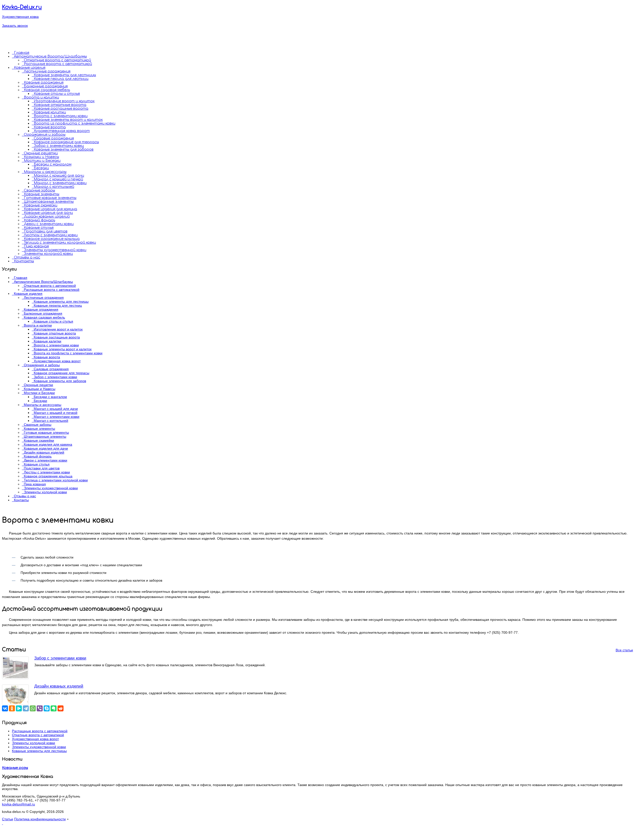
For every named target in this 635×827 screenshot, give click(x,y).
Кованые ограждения (44, 82)
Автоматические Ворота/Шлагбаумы (50, 56)
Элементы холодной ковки (48, 254)
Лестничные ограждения (47, 71)
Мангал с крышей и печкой (58, 179)
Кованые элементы (41, 194)
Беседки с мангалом (52, 164)
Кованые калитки (50, 112)
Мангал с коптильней (54, 187)
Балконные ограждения (46, 86)
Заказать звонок (15, 26)
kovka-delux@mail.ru (18, 804)
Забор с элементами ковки (59, 146)
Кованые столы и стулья (57, 94)
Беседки (41, 168)
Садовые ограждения (54, 138)
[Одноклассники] (12, 708)
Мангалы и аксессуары (45, 172)
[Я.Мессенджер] (19, 708)
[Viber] (40, 708)
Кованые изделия (29, 67)
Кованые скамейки (40, 205)
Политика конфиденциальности (40, 819)
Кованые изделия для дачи (48, 213)
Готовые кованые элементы (50, 198)
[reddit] (61, 708)
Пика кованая (36, 246)
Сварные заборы (39, 190)
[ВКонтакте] (5, 708)
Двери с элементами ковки (49, 224)
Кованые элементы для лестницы (65, 75)
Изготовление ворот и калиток (64, 101)
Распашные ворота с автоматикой (58, 64)
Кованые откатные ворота (60, 105)
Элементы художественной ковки (55, 250)
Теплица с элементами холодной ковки (60, 242)
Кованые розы (15, 768)
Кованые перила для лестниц (61, 79)
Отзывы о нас (27, 257)
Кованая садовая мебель (47, 90)
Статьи (7, 819)
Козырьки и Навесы (41, 157)
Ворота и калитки (41, 97)
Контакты (24, 261)
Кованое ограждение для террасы (66, 142)
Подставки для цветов (45, 231)
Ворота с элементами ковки (61, 116)
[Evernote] (54, 708)
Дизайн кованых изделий (47, 216)
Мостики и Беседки (42, 161)
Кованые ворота (50, 127)
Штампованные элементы (49, 201)
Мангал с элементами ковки (60, 183)
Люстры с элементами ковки (51, 235)
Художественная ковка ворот (62, 131)
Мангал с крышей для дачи (59, 175)
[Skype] (47, 708)
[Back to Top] (2, 823)
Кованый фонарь (39, 220)
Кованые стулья (39, 228)
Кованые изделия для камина (50, 209)
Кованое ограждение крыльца (52, 239)
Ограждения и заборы (44, 134)
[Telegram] (26, 708)
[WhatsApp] (33, 708)
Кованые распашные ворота (61, 108)
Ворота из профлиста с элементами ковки (74, 123)
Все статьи (624, 650)
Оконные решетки (41, 153)
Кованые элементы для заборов (64, 149)
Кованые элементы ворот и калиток (68, 120)
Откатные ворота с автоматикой (57, 60)
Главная (21, 53)
